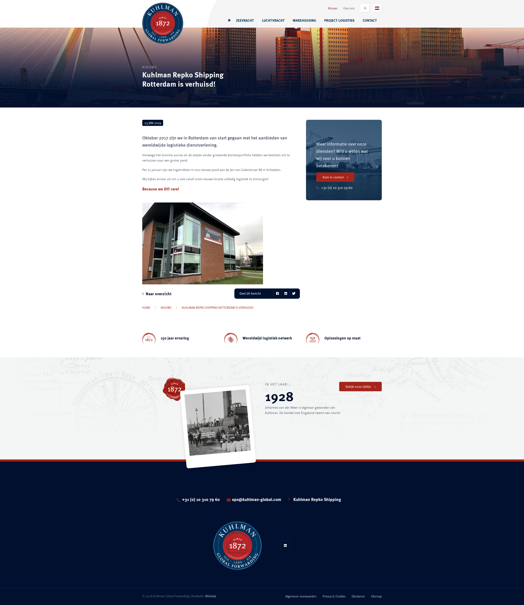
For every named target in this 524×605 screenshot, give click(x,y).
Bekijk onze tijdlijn (358, 386)
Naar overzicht (159, 294)
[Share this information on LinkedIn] (285, 294)
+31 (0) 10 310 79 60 (201, 500)
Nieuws (166, 307)
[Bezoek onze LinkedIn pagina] (285, 545)
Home (146, 307)
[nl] (377, 8)
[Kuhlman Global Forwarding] (162, 20)
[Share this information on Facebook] (277, 294)
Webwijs (210, 596)
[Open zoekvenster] (365, 8)
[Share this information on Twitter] (294, 294)
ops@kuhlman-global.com (256, 500)
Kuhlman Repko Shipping (317, 500)
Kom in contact (333, 177)
